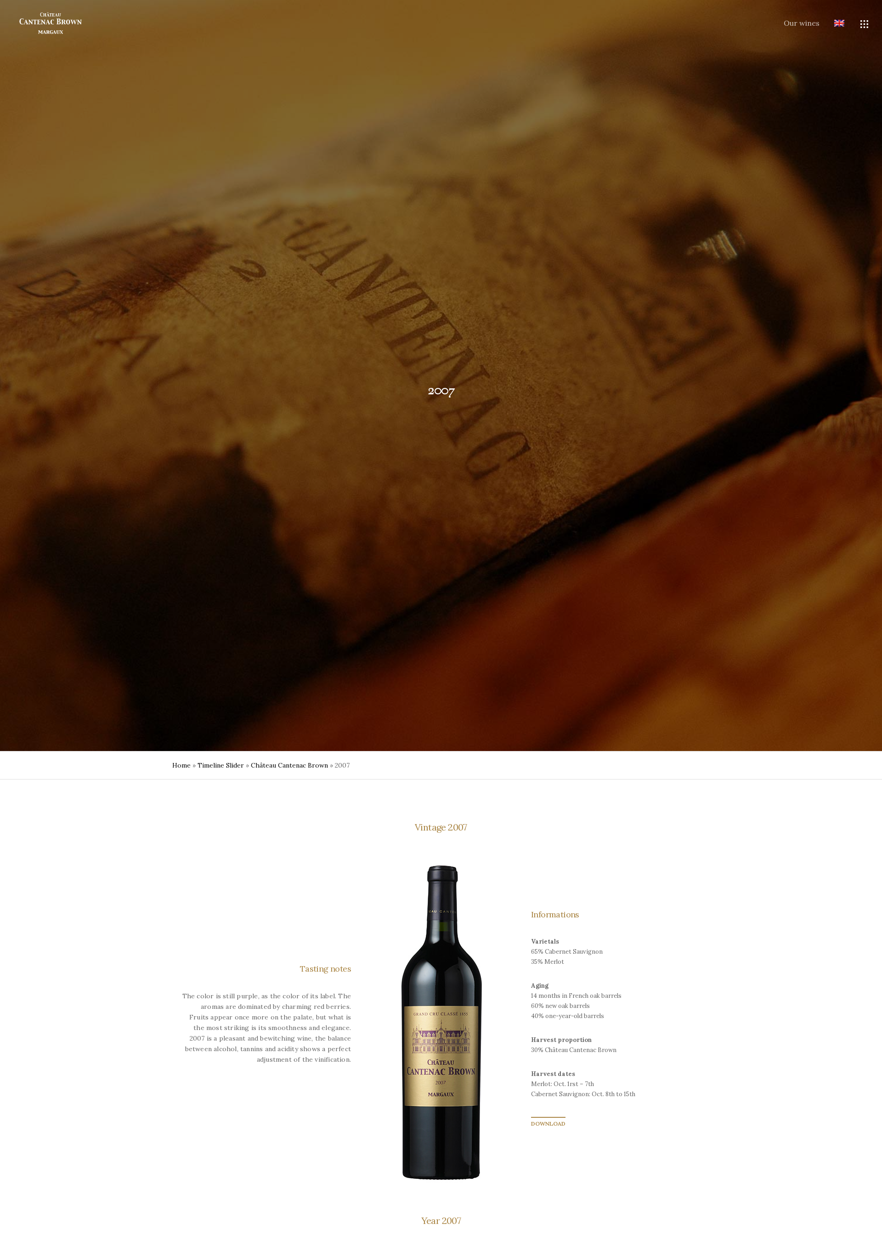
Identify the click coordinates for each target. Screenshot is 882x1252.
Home (181, 765)
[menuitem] (832, 24)
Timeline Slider (221, 765)
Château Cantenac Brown (289, 765)
